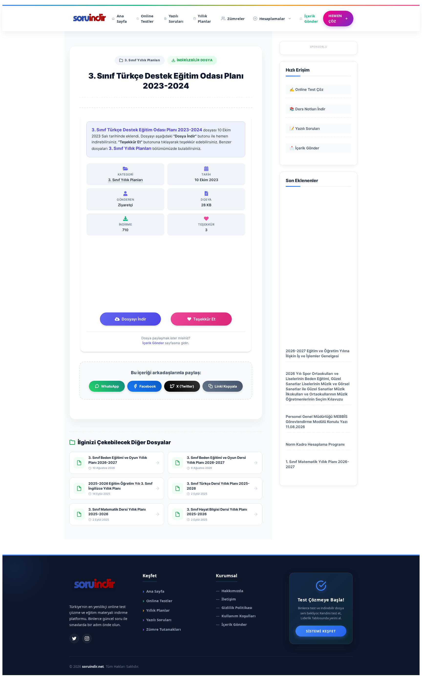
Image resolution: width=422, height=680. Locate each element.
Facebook (147, 386)
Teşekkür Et (204, 319)
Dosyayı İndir (134, 319)
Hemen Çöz (335, 18)
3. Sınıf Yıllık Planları (142, 60)
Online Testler (147, 18)
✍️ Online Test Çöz (306, 89)
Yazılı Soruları (176, 18)
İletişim (226, 599)
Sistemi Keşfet (321, 631)
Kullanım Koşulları (236, 615)
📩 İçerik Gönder (304, 148)
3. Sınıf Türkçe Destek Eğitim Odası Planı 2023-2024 (147, 129)
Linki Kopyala (226, 386)
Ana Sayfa (122, 18)
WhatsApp (110, 386)
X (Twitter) (185, 386)
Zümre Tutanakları (162, 629)
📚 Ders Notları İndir (307, 109)
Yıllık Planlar (204, 18)
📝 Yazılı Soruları (305, 128)
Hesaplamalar (272, 18)
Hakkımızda (229, 590)
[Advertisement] (165, 274)
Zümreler (236, 18)
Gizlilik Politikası (234, 607)
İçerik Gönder (311, 18)
